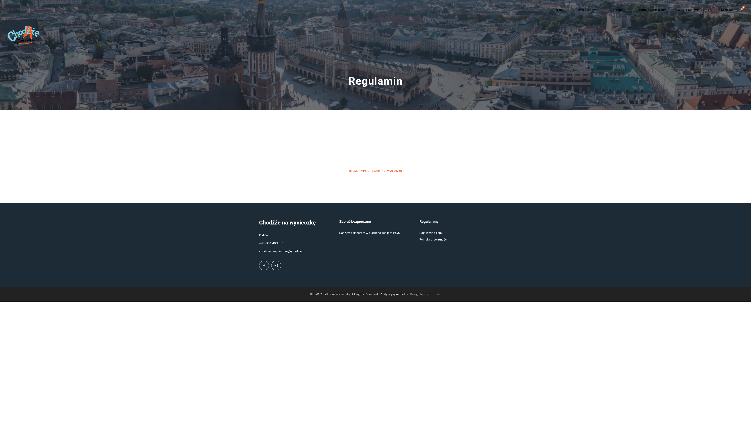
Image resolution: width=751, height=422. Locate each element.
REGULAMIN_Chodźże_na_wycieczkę (375, 171)
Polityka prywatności (433, 239)
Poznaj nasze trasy (651, 10)
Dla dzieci (617, 10)
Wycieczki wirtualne (693, 10)
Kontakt (727, 10)
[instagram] (276, 265)
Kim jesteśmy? (586, 10)
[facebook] (264, 265)
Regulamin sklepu (431, 233)
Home (559, 10)
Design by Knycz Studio (425, 294)
